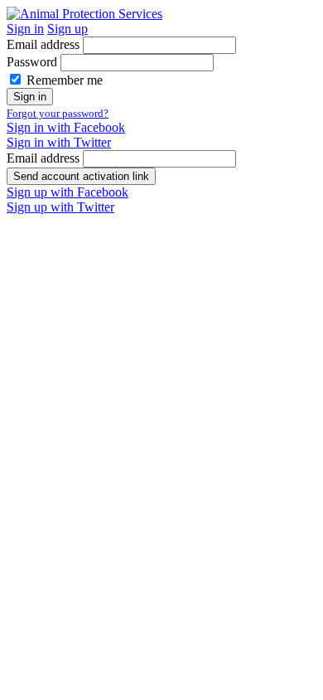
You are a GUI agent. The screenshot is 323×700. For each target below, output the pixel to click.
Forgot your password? (57, 113)
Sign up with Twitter (60, 207)
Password (32, 62)
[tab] (25, 29)
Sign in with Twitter (59, 142)
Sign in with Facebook (66, 127)
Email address (43, 44)
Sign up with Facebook (67, 192)
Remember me (65, 80)
